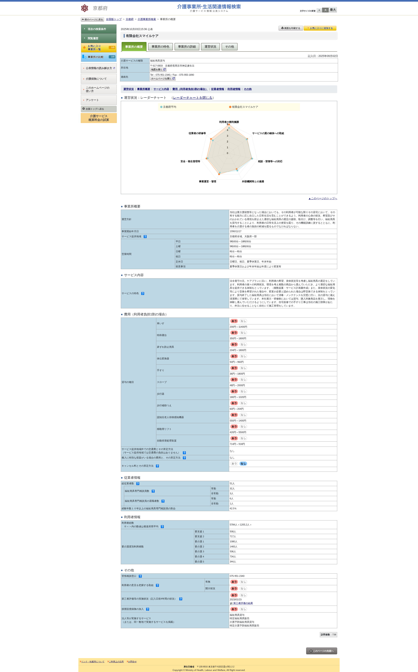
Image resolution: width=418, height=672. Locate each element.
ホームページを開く (161, 78)
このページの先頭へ (323, 651)
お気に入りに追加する (321, 28)
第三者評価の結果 (243, 603)
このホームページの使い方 (97, 89)
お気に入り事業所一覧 (101, 48)
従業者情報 (217, 89)
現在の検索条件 (97, 29)
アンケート (92, 100)
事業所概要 (143, 89)
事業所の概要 (134, 46)
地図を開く (157, 69)
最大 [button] (333, 9)
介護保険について (96, 78)
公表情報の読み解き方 (99, 68)
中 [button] (319, 10)
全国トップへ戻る (95, 109)
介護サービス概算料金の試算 (98, 117)
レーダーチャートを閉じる (192, 97)
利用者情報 (234, 89)
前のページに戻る (93, 19)
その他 (229, 46)
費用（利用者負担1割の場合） (190, 89)
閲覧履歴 (93, 38)
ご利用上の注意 (116, 661)
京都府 (130, 19)
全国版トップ (114, 19)
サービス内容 (161, 89)
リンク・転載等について (92, 661)
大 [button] (325, 10)
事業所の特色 (160, 46)
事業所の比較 (101, 56)
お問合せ (132, 661)
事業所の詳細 (187, 46)
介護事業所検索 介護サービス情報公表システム (209, 8)
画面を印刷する (292, 28)
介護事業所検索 (147, 19)
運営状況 (210, 46)
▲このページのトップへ (322, 198)
